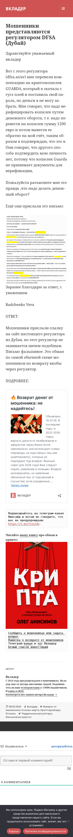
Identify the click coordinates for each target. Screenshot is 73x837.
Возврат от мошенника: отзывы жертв (31, 708)
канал (28, 643)
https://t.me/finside (23, 523)
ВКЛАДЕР (16, 8)
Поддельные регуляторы (37, 713)
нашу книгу (29, 535)
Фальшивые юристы (18, 717)
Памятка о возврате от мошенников (35, 640)
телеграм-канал (31, 687)
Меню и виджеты (63, 12)
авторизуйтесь (61, 746)
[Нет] (68, 821)
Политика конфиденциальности (45, 831)
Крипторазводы (50, 710)
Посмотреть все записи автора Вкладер (30, 694)
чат (40, 643)
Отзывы (11, 713)
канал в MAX (16, 691)
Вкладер (32, 706)
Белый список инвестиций (28, 647)
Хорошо (14, 831)
